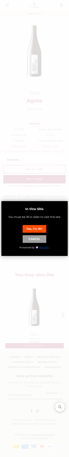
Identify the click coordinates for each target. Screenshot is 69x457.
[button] (60, 407)
